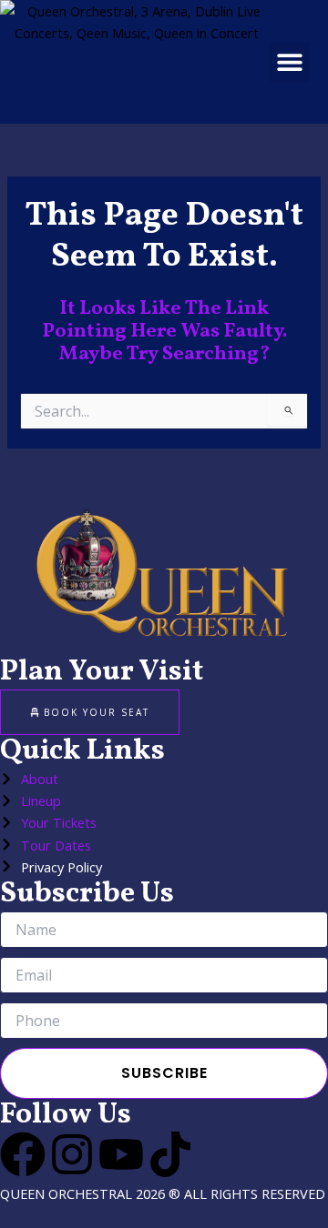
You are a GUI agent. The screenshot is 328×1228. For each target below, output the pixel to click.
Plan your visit (101, 672)
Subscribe (164, 1072)
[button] (289, 62)
